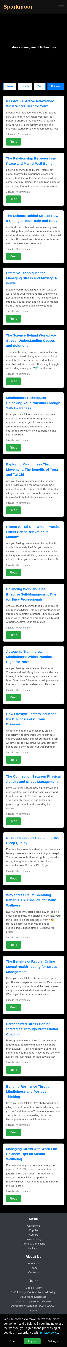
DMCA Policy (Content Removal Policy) (33, 1292)
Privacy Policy (33, 1239)
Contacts (33, 1272)
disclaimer (33, 1248)
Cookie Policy (34, 1287)
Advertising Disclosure (33, 1296)
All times (55, 86)
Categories (33, 1225)
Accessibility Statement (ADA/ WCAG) (33, 1305)
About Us (33, 1263)
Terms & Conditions (33, 1243)
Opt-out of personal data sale (33, 1301)
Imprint (33, 1310)
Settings (53, 1341)
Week (10, 86)
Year (39, 86)
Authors (33, 1234)
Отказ (13, 1341)
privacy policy (49, 1332)
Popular (33, 1230)
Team (33, 1267)
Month (25, 86)
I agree (32, 1341)
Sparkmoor (18, 7)
